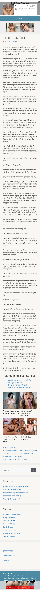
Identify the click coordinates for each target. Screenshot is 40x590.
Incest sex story (17, 453)
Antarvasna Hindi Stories (12, 514)
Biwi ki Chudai (8, 527)
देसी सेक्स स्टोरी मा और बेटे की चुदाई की (19, 387)
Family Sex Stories (25, 451)
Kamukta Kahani (11, 448)
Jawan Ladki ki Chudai (11, 533)
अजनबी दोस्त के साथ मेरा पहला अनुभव (16, 459)
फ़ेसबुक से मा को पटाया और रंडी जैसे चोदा (19, 380)
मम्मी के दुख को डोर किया (15, 383)
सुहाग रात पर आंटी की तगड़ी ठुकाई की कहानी (16, 486)
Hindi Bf (6, 560)
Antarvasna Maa (11, 451)
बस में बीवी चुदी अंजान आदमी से (12, 496)
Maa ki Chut (28, 453)
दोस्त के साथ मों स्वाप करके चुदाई (17, 385)
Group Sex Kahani (9, 530)
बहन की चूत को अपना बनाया (13, 456)
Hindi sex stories (9, 556)
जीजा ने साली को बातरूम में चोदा (12, 490)
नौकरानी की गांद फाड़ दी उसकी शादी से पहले (15, 493)
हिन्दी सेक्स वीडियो (8, 551)
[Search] (33, 470)
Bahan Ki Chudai (9, 521)
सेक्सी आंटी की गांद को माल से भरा (12, 499)
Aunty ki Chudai (9, 518)
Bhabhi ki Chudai (9, 524)
